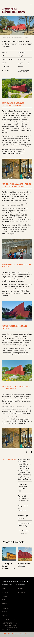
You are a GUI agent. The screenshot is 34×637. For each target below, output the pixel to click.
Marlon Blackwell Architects (13, 4)
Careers (20, 589)
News (3, 599)
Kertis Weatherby (24, 474)
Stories (4, 596)
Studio (4, 589)
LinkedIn (4, 615)
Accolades (21, 592)
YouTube (4, 612)
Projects (5, 37)
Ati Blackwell (22, 466)
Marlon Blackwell (24, 464)
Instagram (5, 608)
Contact (5, 603)
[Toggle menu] (31, 3)
